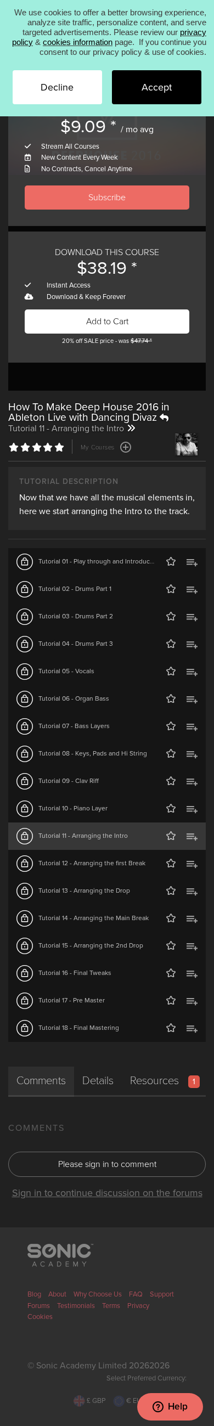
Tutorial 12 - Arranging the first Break (91, 863)
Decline (57, 87)
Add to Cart (107, 321)
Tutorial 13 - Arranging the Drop (84, 890)
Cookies (40, 1316)
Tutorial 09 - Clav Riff (68, 781)
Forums (38, 1305)
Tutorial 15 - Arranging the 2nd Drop (90, 945)
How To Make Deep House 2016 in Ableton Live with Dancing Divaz (89, 412)
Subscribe (107, 197)
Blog (34, 1294)
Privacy (138, 1305)
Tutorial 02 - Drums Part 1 (74, 589)
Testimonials (76, 1305)
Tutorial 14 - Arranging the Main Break (93, 918)
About (57, 1294)
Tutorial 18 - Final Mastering (78, 1028)
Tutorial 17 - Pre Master (71, 1000)
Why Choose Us (98, 1294)
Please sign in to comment (107, 1164)
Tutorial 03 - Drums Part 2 (75, 616)
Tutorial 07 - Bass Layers (74, 726)
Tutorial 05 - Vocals (66, 671)
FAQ (136, 1294)
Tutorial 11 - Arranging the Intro (83, 835)
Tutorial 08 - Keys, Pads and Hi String (92, 753)
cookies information (77, 42)
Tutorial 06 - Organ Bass (73, 698)
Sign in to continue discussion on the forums (107, 1193)
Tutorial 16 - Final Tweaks (74, 973)
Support (162, 1294)
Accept (157, 87)
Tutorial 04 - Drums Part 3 (75, 643)
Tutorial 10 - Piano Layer (73, 808)
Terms (111, 1305)
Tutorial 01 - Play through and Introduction (99, 561)
